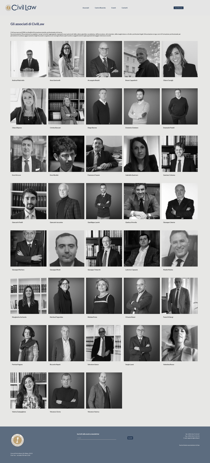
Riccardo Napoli (55, 364)
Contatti (124, 8)
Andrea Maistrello (18, 80)
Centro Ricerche (100, 8)
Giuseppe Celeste (169, 222)
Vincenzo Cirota (55, 412)
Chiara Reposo (17, 128)
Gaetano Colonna (169, 175)
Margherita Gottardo (19, 317)
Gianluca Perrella (131, 222)
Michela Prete (92, 317)
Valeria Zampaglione (19, 412)
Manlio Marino (168, 270)
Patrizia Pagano (17, 364)
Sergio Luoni (129, 364)
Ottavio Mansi (130, 317)
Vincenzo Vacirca (93, 412)
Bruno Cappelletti (131, 80)
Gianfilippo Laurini (94, 222)
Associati (86, 8)
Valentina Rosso (168, 364)
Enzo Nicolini (54, 175)
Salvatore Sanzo (93, 364)
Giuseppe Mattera (18, 270)
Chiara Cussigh (168, 80)
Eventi (113, 8)
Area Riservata (178, 7)
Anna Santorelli (55, 80)
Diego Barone (92, 128)
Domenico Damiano (131, 128)
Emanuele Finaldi (168, 128)
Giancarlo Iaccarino (56, 222)
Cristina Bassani (55, 128)
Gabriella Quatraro (131, 175)
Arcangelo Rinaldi (94, 80)
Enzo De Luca (16, 175)
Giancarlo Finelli (17, 222)
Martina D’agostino (56, 317)
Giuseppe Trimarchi (94, 270)
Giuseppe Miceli (55, 270)
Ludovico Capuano (131, 270)
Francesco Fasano (94, 175)
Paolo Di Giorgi (168, 317)
